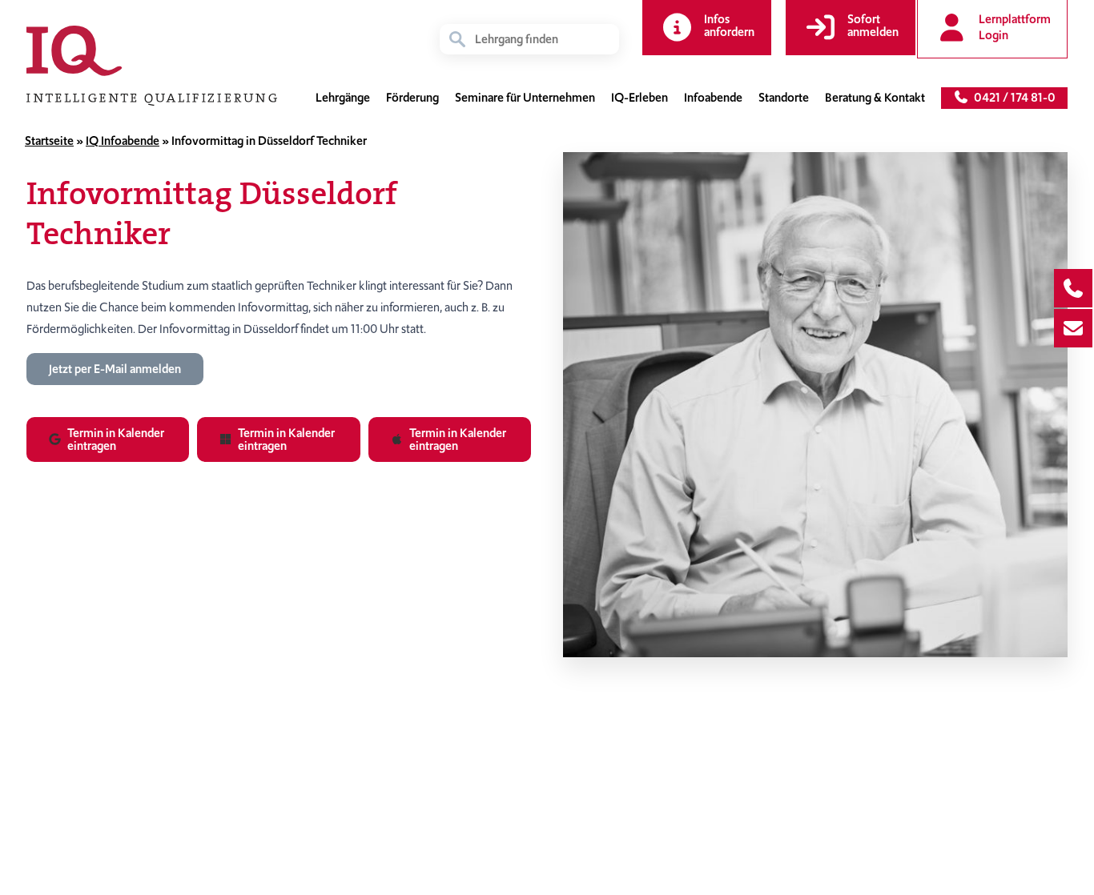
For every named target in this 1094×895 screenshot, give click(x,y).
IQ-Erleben (639, 97)
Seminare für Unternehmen (525, 97)
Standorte (783, 97)
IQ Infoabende (122, 141)
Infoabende (713, 97)
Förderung (412, 97)
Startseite (49, 141)
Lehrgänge (343, 97)
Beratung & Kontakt (875, 97)
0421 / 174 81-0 (1012, 97)
